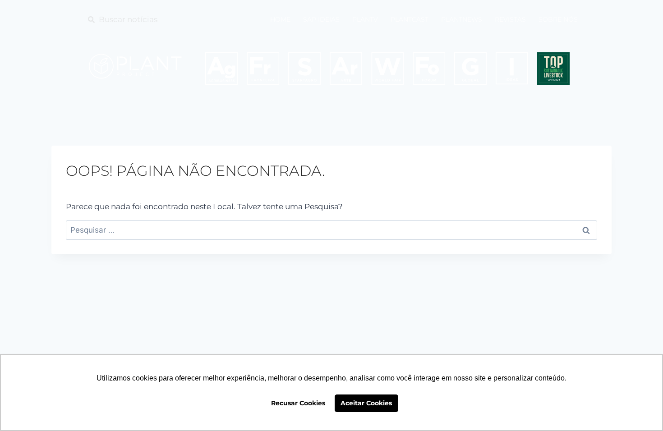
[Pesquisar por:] (331, 229)
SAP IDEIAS (321, 19)
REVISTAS (510, 19)
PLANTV (365, 19)
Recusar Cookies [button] (298, 403)
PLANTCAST (409, 19)
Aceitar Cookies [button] (366, 403)
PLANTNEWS (461, 19)
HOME (280, 19)
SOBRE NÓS (558, 19)
